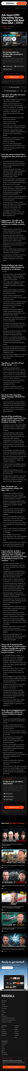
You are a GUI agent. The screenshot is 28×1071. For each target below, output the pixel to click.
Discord (16, 1031)
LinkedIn (17, 1035)
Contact (4, 1029)
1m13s (4, 158)
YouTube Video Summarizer (8, 1018)
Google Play (4, 1054)
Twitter (16, 1027)
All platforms (5, 1042)
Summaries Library (6, 8)
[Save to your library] (24, 830)
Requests (4, 1031)
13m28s (5, 271)
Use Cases (4, 1008)
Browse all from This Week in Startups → (12, 826)
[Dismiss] (25, 1058)
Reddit (16, 1029)
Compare (4, 1012)
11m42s (4, 226)
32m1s (8, 398)
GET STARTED (8, 967)
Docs (3, 1010)
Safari (3, 1050)
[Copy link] (25, 90)
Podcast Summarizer (6, 1021)
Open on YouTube (21, 8)
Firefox (3, 1048)
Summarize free (14, 807)
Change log (4, 1033)
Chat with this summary (11, 90)
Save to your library (15, 87)
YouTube (17, 1033)
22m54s (15, 365)
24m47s (20, 422)
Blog (3, 1014)
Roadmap (4, 1035)
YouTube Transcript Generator (9, 1019)
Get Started (21, 3)
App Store (4, 1052)
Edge (3, 1046)
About (3, 1002)
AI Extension (5, 1006)
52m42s (18, 652)
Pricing (3, 1004)
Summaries (4, 1016)
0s (16, 96)
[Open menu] (3, 3)
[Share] (21, 90)
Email (16, 1037)
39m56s (12, 560)
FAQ (3, 1027)
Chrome (3, 1044)
